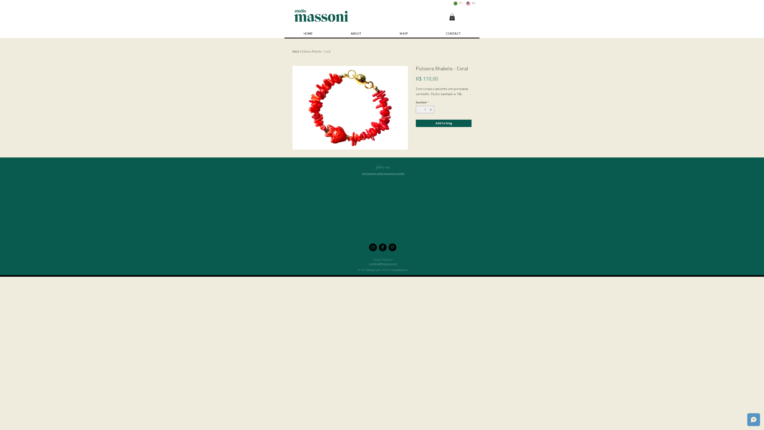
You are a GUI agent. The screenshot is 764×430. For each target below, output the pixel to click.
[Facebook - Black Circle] (383, 247)
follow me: (383, 167)
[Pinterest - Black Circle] (392, 247)
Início (295, 51)
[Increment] (431, 109)
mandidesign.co (400, 270)
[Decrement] (418, 109)
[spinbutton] (425, 109)
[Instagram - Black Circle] (373, 247)
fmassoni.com (373, 270)
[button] (452, 17)
